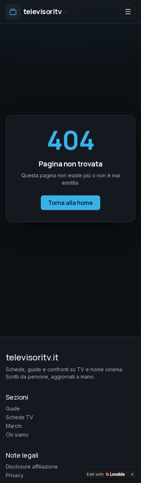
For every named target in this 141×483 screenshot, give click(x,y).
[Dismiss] (132, 474)
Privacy (15, 475)
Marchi (14, 426)
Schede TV (19, 417)
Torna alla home (70, 203)
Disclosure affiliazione (32, 466)
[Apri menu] (128, 11)
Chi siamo (17, 435)
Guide (13, 408)
